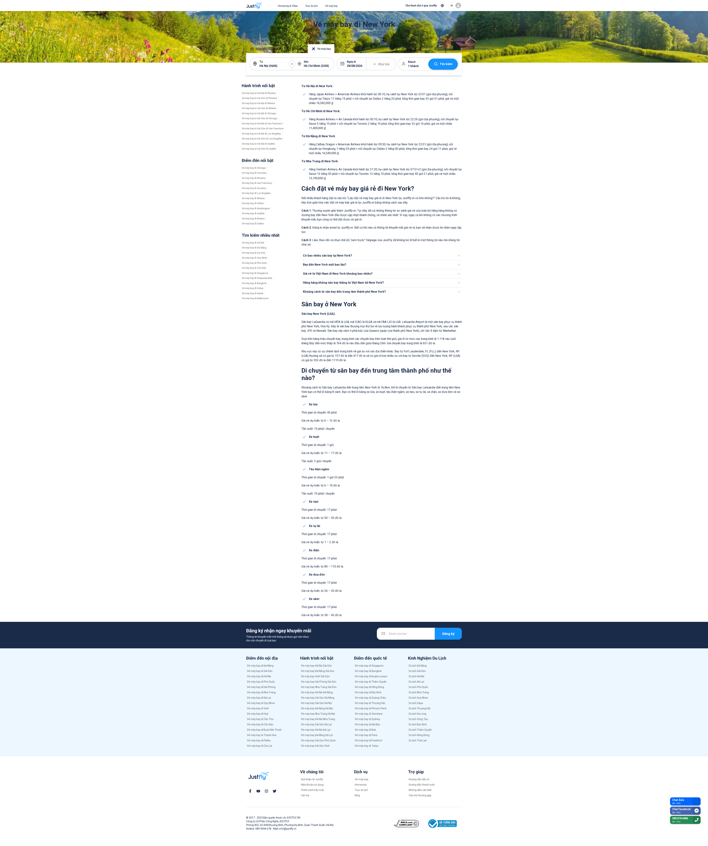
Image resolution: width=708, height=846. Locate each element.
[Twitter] (274, 791)
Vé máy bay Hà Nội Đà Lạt (315, 729)
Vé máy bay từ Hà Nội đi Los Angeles (261, 133)
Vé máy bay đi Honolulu (254, 172)
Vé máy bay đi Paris (366, 735)
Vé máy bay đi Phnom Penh (371, 708)
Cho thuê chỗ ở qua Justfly (421, 5)
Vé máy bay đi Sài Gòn (253, 252)
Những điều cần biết (420, 790)
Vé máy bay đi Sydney (367, 719)
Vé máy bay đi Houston (254, 188)
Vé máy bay (331, 5)
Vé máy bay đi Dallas (253, 203)
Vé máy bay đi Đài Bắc (367, 724)
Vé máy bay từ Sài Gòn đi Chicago (259, 118)
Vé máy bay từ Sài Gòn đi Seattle (259, 148)
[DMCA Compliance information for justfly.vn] (406, 823)
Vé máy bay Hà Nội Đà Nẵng (317, 692)
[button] (381, 255)
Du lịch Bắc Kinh (418, 724)
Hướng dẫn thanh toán (422, 784)
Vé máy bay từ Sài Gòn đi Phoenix (259, 98)
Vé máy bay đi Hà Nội (253, 242)
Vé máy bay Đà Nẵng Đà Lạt (317, 735)
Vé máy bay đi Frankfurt (368, 740)
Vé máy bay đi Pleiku (259, 740)
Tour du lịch (311, 5)
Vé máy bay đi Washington (256, 208)
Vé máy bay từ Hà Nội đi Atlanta (258, 103)
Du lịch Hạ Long (417, 713)
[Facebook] (250, 791)
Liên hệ (305, 795)
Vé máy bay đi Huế (257, 713)
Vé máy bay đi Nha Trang (261, 692)
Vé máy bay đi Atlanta (253, 198)
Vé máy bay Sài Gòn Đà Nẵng (317, 697)
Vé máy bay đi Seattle (253, 213)
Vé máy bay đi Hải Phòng (261, 687)
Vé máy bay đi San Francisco (257, 183)
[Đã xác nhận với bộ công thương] (442, 823)
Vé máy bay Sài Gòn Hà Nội (316, 703)
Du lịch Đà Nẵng (418, 665)
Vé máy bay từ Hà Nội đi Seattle (258, 143)
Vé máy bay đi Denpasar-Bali (257, 278)
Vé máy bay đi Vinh (258, 708)
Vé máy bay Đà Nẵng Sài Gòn (317, 671)
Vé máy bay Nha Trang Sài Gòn (318, 687)
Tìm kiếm (446, 64)
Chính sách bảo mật (312, 790)
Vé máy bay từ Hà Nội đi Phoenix (259, 93)
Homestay (361, 784)
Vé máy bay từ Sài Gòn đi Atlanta (259, 108)
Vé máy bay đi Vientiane (369, 713)
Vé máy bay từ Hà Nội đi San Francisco (262, 123)
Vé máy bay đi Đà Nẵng (254, 247)
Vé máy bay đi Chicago (254, 168)
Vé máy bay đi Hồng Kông (369, 687)
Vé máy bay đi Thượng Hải (370, 703)
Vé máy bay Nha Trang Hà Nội (318, 713)
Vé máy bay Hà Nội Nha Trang (318, 719)
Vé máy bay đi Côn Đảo (254, 268)
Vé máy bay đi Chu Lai (259, 745)
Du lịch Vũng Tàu (418, 719)
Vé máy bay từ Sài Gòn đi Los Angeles (262, 138)
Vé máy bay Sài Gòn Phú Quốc (318, 740)
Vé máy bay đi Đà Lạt (259, 697)
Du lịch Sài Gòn (417, 671)
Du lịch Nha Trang (419, 692)
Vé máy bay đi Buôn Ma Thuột (264, 729)
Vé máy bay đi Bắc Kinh (368, 692)
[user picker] (455, 5)
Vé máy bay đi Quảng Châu (370, 697)
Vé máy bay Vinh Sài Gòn (315, 676)
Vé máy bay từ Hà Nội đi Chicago (259, 113)
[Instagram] (266, 791)
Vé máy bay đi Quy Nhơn (254, 257)
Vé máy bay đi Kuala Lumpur (371, 676)
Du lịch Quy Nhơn (418, 697)
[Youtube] (258, 791)
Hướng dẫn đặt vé (419, 779)
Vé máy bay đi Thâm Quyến (370, 681)
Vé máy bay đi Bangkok (254, 283)
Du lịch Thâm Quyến (420, 729)
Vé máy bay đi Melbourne (255, 298)
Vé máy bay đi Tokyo (367, 745)
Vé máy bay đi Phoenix (253, 178)
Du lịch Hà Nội (416, 676)
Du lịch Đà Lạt (416, 681)
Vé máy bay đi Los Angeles (256, 193)
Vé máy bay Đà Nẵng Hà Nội (317, 708)
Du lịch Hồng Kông (419, 735)
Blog (357, 795)
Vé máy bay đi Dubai (252, 288)
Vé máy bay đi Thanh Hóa (261, 735)
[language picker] (442, 5)
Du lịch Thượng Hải (419, 708)
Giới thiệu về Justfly (312, 779)
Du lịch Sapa (416, 703)
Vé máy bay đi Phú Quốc (254, 263)
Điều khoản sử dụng (312, 784)
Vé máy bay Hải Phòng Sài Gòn (318, 681)
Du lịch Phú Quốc (418, 687)
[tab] (263, 48)
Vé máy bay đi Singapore (255, 273)
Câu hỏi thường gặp (420, 795)
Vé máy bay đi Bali (365, 729)
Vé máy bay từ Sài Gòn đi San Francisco (263, 128)
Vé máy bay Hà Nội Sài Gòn (316, 665)
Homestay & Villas (288, 5)
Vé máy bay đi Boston (253, 218)
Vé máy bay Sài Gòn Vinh (315, 745)
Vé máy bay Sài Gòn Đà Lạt (316, 724)
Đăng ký (448, 634)
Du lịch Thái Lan (418, 740)
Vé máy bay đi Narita (252, 293)
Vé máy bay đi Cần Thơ (260, 719)
